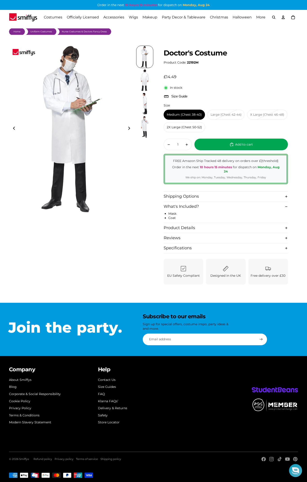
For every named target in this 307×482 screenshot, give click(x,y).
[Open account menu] (283, 17)
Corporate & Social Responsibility (35, 394)
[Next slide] (130, 129)
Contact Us (107, 380)
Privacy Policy (20, 408)
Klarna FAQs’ (108, 401)
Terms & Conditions (24, 415)
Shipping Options (181, 196)
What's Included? (181, 206)
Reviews (172, 237)
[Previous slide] (12, 129)
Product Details (179, 227)
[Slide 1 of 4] (145, 57)
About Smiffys (20, 380)
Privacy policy (64, 459)
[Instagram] (271, 459)
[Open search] (274, 17)
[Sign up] (261, 339)
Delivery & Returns (112, 408)
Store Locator (109, 422)
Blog (13, 387)
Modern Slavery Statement (30, 422)
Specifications (178, 247)
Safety (103, 415)
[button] (295, 470)
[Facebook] (263, 459)
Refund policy (42, 459)
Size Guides (107, 387)
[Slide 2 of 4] (145, 80)
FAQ (101, 394)
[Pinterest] (295, 459)
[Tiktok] (279, 459)
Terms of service (87, 459)
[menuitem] (261, 17)
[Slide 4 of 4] (145, 127)
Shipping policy (110, 459)
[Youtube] (287, 459)
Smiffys (24, 459)
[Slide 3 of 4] (145, 103)
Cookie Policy (19, 401)
